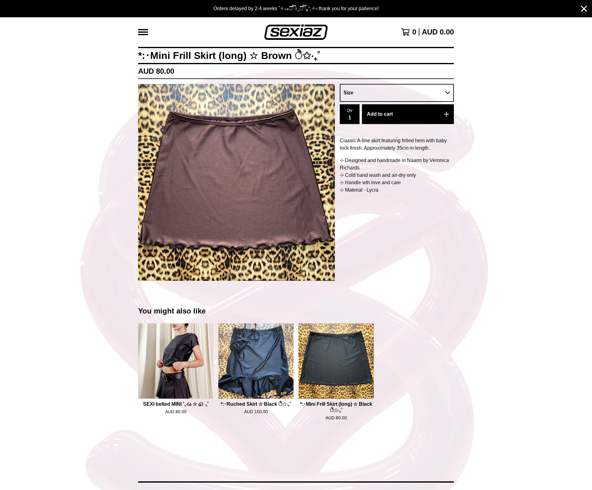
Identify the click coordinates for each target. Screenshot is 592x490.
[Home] (296, 32)
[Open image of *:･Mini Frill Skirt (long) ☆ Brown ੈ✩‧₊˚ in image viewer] (236, 182)
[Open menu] (143, 32)
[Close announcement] (584, 8)
